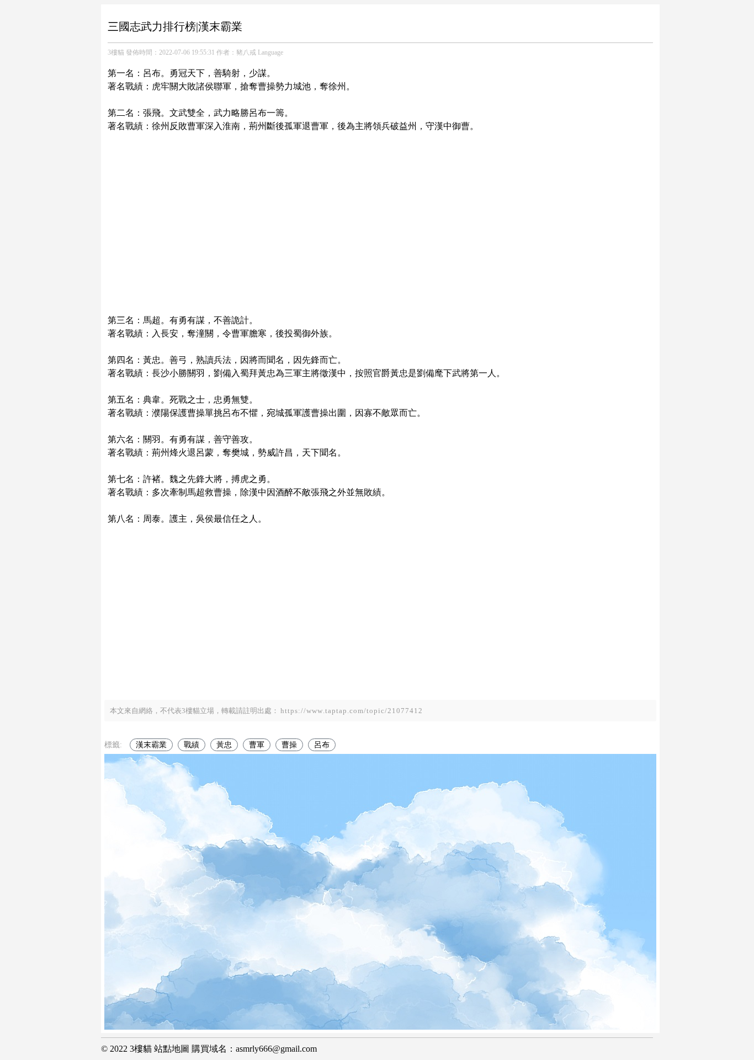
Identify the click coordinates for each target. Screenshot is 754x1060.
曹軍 (256, 745)
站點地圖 (171, 1048)
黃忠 (224, 745)
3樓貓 (116, 52)
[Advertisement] (380, 210)
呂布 (322, 745)
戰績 (191, 745)
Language (270, 52)
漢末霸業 (151, 745)
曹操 (289, 745)
